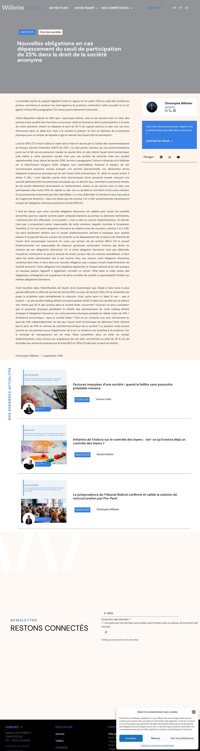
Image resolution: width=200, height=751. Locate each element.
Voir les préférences (182, 738)
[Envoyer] (106, 632)
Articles (59, 734)
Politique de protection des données (120, 639)
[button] (193, 712)
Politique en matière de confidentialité (157, 745)
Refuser (155, 738)
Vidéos (59, 740)
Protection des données (115, 619)
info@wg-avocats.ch (17, 746)
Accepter (131, 738)
